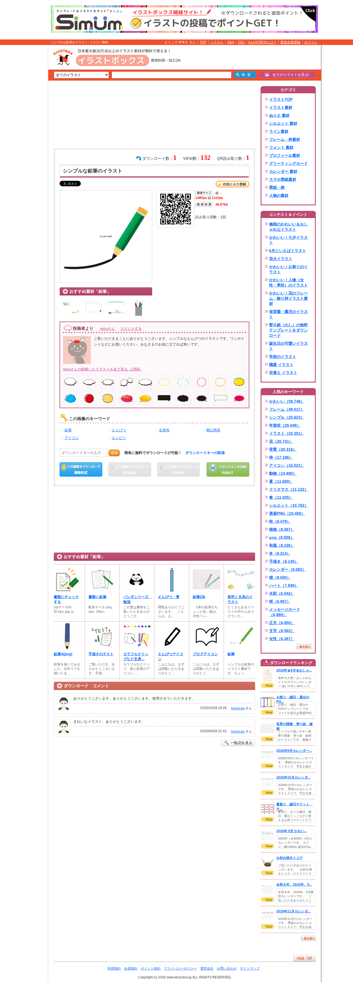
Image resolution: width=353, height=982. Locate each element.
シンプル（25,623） (286, 417)
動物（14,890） (283, 473)
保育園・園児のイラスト (288, 314)
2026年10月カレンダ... (293, 777)
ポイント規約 (151, 968)
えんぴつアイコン (170, 656)
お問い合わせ (227, 968)
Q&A (230, 42)
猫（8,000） (280, 577)
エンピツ (119, 438)
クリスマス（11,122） (288, 489)
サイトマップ (250, 968)
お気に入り (232, 184)
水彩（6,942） (282, 593)
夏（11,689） (281, 481)
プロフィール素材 (284, 155)
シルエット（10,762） (288, 505)
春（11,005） (281, 497)
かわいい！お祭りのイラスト (288, 269)
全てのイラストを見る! (289, 75)
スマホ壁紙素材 (282, 179)
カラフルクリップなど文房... (135, 656)
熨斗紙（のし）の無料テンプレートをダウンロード (288, 330)
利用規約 (114, 968)
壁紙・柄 (277, 187)
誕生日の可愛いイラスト (288, 346)
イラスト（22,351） (286, 433)
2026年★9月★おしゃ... (294, 670)
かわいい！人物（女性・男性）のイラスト (288, 282)
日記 (241, 42)
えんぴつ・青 (169, 597)
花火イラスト (280, 258)
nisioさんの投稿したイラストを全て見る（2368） (103, 369)
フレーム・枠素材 (284, 139)
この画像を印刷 (228, 469)
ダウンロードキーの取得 (205, 453)
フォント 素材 (281, 147)
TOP (203, 42)
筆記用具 (213, 430)
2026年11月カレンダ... (293, 911)
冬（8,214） (280, 553)
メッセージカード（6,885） (284, 612)
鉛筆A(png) (63, 654)
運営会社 (206, 968)
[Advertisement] (22, 130)
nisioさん (107, 329)
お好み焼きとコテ (289, 858)
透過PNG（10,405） (287, 513)
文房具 (164, 430)
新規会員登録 (290, 42)
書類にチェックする (66, 599)
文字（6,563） (282, 630)
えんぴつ (119, 430)
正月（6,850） (282, 622)
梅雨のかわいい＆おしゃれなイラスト (288, 227)
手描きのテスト (101, 654)
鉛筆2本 (199, 597)
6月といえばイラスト (287, 250)
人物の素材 (278, 195)
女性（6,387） (282, 638)
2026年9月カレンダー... (294, 751)
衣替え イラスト (283, 372)
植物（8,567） (282, 529)
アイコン (72, 438)
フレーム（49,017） (286, 409)
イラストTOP (281, 99)
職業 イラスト (281, 364)
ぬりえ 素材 (279, 115)
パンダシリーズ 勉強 (137, 599)
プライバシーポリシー (180, 968)
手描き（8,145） (283, 561)
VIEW (267, 685)
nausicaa (238, 708)
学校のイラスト (282, 356)
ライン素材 (278, 131)
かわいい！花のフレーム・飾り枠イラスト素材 (288, 298)
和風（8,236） (282, 545)
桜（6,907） (280, 601)
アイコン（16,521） (286, 465)
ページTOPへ (304, 958)
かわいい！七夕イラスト (288, 240)
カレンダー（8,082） (287, 569)
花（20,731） (281, 441)
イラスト (216, 42)
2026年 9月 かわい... (291, 831)
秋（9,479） (280, 521)
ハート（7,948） (283, 585)
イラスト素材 (280, 107)
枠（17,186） (281, 457)
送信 (114, 453)
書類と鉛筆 (97, 597)
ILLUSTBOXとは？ (262, 42)
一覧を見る (303, 646)
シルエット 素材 (283, 123)
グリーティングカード (288, 163)
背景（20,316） (283, 449)
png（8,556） (281, 537)
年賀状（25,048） (285, 425)
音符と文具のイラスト (240, 599)
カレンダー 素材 (283, 171)
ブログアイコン (205, 654)
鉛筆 (68, 430)
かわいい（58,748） (286, 401)
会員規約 (130, 968)
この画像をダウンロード (81, 469)
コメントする (131, 329)
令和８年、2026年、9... (294, 885)
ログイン (310, 42)
